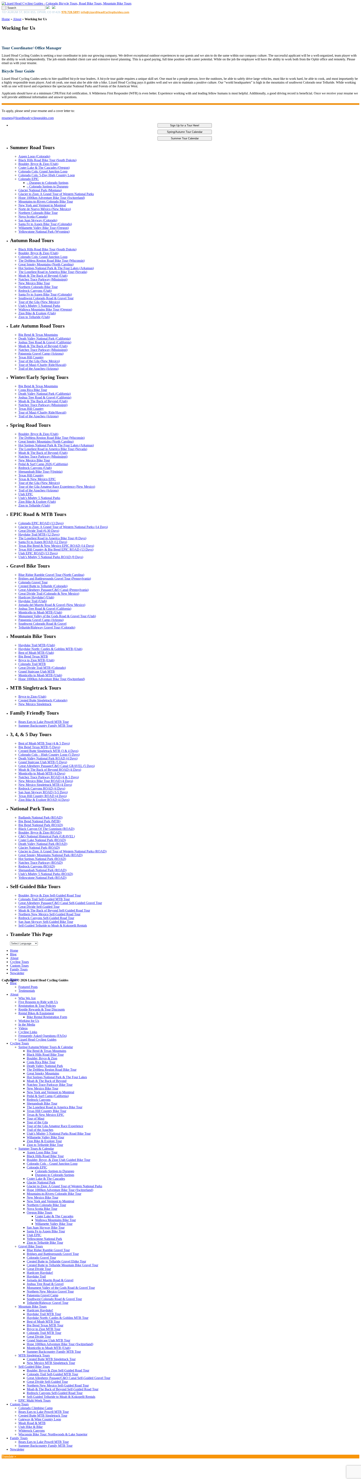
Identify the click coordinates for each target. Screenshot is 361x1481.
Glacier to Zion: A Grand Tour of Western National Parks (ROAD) (62, 851)
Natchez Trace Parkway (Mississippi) (42, 279)
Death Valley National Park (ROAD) (42, 844)
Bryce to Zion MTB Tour (43, 1329)
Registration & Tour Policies (37, 1005)
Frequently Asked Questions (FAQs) (42, 1036)
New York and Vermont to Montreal (42, 205)
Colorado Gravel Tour (33, 582)
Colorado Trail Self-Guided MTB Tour (44, 899)
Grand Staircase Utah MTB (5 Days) (42, 762)
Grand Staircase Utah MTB (36, 671)
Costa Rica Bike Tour (32, 390)
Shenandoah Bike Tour (42, 1103)
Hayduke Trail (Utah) (32, 601)
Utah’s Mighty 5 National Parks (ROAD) (45, 874)
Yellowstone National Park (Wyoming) (44, 231)
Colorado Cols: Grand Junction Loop (42, 171)
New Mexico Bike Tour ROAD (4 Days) (45, 781)
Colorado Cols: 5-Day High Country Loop (46, 175)
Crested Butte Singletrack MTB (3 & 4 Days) (48, 751)
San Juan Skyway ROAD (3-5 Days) (43, 792)
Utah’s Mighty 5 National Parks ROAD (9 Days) (50, 557)
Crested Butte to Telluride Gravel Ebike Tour (56, 1261)
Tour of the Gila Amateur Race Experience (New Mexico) (56, 486)
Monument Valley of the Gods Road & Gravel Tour (61, 1287)
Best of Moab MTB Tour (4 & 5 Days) (44, 743)
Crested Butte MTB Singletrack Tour (51, 1359)
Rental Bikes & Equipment (36, 1013)
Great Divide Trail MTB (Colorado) (42, 667)
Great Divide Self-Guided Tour (39, 906)
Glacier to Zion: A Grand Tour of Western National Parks (56, 194)
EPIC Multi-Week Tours (34, 1400)
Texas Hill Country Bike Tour (46, 1111)
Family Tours (19, 969)
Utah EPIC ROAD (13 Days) (38, 553)
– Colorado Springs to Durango (47, 186)
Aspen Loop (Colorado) (34, 156)
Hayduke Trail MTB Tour (44, 1314)
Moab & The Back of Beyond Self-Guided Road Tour (54, 910)
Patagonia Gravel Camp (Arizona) (41, 353)
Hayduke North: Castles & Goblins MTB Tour (57, 1318)
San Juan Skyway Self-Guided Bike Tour (45, 921)
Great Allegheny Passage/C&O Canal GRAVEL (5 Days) (56, 766)
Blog (13, 954)
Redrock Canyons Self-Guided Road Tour (46, 918)
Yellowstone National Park (44, 1239)
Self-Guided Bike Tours (34, 1366)
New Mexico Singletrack (34, 704)
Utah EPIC (25, 494)
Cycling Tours (19, 962)
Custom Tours (19, 965)
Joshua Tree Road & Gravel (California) (44, 342)
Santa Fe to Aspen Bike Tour (46, 1231)
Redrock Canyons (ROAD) (36, 866)
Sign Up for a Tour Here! (184, 125)
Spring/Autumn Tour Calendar (184, 131)
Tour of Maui (35, 1118)
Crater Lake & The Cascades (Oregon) (44, 167)
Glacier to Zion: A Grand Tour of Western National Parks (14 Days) (63, 527)
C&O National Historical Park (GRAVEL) (46, 836)
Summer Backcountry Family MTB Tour (45, 725)
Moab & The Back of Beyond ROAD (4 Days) (49, 769)
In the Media (26, 1024)
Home (6, 19)
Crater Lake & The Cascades (46, 1178)
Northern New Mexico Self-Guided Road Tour (49, 914)
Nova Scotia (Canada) (33, 216)
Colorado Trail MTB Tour (44, 1333)
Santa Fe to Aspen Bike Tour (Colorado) (45, 224)
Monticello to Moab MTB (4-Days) (41, 773)
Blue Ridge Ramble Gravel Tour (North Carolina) (51, 575)
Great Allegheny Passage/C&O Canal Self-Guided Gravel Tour (60, 903)
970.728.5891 (70, 12)
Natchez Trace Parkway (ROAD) (40, 862)
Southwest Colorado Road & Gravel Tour (46, 298)
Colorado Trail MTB (32, 664)
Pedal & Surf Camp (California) (48, 1096)
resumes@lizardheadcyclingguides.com (28, 118)
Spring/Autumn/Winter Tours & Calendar (45, 1047)
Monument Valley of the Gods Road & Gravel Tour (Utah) (57, 616)
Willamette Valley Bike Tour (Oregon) (43, 228)
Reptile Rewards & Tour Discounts (41, 1009)
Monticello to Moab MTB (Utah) (40, 612)
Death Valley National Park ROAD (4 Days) (48, 758)
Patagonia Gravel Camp (42, 1295)
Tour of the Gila (37, 1122)
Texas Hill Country (31, 357)
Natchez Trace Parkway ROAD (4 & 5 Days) (48, 777)
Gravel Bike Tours (30, 1246)
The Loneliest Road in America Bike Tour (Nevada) (52, 272)
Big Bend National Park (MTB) (39, 821)
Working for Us (28, 1020)
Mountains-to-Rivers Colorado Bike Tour (45, 201)
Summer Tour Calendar (185, 138)
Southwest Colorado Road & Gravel (42, 623)
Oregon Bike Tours (39, 1212)
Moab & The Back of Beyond (46, 1081)
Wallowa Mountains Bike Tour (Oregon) (45, 309)
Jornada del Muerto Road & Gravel (50, 1280)
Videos (23, 1028)
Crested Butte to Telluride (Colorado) (42, 586)
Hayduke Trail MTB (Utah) (36, 645)
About (17, 19)
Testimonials (26, 990)
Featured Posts (28, 987)
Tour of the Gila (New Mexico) (39, 302)
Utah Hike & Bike (30, 1427)
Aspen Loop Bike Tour (42, 1152)
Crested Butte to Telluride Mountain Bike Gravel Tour (62, 1265)
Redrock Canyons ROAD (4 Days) (41, 788)
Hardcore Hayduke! (40, 1272)
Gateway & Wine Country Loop (39, 1419)
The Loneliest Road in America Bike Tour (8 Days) (52, 538)
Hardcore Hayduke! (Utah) (36, 597)
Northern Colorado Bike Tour (38, 213)
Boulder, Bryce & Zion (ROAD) (40, 832)
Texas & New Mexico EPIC (37, 479)
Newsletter (17, 973)
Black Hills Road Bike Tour (45, 1054)
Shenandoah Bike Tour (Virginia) (40, 471)
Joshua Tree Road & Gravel (45, 1284)
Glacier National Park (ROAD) (39, 847)
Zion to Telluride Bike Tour (45, 1145)
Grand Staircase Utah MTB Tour (48, 1340)
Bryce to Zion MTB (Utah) (36, 660)
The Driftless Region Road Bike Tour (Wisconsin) (51, 260)
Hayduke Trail (36, 1276)
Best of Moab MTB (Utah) (36, 652)
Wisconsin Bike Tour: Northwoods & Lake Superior (52, 1434)
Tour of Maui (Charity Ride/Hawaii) (42, 365)
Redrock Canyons (39, 1099)
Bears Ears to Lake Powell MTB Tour (43, 722)
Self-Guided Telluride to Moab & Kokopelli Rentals (52, 925)
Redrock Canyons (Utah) (35, 290)
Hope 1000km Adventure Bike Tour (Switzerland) (51, 197)
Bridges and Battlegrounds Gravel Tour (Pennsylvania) (54, 578)
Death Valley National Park (45, 1066)
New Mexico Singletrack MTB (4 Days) (45, 784)
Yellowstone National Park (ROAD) (42, 877)
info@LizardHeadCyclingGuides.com (105, 12)
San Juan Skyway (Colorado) (37, 220)
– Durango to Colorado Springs (47, 182)
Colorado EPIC (28, 179)
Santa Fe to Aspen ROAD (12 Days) (42, 542)
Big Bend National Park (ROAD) (40, 825)
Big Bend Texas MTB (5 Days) (39, 747)
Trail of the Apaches (40, 1130)
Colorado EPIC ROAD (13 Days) (41, 523)
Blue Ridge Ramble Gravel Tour (48, 1250)
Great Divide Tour (39, 1269)
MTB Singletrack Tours (34, 1355)
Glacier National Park (41, 1182)
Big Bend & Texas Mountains (38, 335)
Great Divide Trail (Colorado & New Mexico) (48, 593)
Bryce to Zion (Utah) (32, 696)
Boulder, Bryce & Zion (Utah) (38, 164)
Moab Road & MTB (32, 1423)
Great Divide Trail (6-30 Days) (38, 530)
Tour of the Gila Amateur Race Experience (55, 1126)
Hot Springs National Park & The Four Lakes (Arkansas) (56, 268)
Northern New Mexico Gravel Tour (50, 1291)
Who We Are (27, 998)
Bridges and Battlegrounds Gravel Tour (53, 1254)
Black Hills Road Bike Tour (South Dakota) (47, 160)
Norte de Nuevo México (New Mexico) (44, 209)
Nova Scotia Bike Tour (42, 1208)
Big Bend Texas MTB (33, 656)
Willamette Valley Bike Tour (45, 1137)
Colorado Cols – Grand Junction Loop (52, 1163)
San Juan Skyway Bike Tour (46, 1227)
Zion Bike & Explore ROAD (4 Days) (43, 799)
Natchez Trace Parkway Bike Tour (49, 1084)
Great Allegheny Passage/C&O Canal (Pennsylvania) (53, 590)
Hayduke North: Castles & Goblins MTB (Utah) (50, 649)
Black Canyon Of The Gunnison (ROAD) (46, 829)
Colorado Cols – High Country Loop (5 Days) (49, 754)
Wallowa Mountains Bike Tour (55, 1220)
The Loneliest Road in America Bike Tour (54, 1107)
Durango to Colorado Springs (54, 1175)
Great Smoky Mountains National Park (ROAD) (50, 855)
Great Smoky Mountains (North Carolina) (46, 264)
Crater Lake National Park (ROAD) (42, 840)
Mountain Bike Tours (32, 1306)
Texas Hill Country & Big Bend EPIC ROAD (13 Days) (55, 549)
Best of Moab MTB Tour (43, 1321)
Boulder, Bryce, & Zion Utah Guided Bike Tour (58, 1160)
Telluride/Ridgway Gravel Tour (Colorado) (46, 627)
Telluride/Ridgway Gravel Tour (47, 1302)
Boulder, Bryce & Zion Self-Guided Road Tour (49, 895)
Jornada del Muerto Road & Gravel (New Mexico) (51, 605)
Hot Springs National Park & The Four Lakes (57, 1077)
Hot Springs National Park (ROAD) (42, 859)
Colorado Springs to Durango (54, 1171)
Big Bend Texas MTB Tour (45, 1325)
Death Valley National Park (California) (44, 338)
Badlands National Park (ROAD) (40, 817)
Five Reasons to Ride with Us (38, 1002)
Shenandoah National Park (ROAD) (42, 870)
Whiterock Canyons (31, 1430)
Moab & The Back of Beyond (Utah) (42, 275)
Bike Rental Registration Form (47, 1017)
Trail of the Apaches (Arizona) (38, 368)
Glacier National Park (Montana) (40, 190)
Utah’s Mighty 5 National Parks (39, 305)
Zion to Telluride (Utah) (34, 317)
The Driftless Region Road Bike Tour (51, 1069)
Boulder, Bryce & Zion (42, 1058)
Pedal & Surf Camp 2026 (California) (43, 464)
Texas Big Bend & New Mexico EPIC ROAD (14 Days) (56, 545)
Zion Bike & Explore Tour (44, 1141)
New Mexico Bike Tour (34, 283)
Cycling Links (27, 1032)
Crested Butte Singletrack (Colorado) (42, 700)
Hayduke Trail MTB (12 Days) (39, 534)
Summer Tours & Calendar (36, 1148)
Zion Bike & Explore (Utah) (37, 313)
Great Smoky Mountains (43, 1073)
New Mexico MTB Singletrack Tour (51, 1363)
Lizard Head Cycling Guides (37, 1039)
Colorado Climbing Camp (35, 1408)
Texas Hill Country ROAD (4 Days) (42, 796)
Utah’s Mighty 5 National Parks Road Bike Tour (59, 1133)
